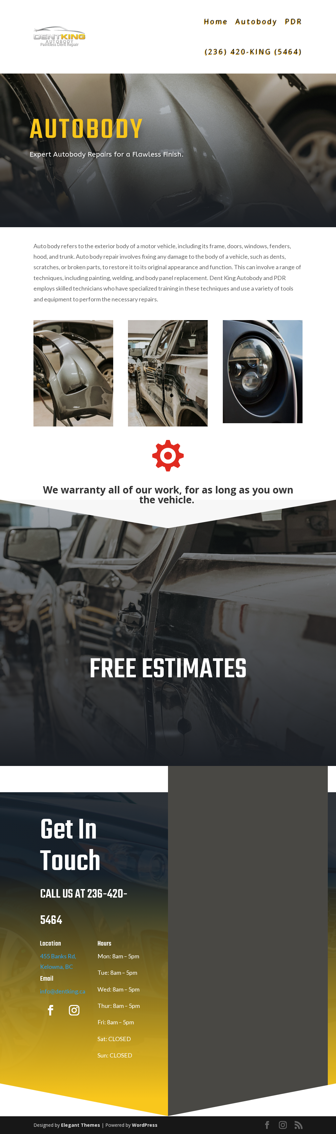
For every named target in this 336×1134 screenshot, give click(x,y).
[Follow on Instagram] (74, 1010)
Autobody (257, 21)
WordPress (145, 1125)
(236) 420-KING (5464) (251, 51)
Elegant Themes (80, 1125)
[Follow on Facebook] (50, 1010)
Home (216, 21)
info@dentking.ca (62, 991)
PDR (294, 21)
